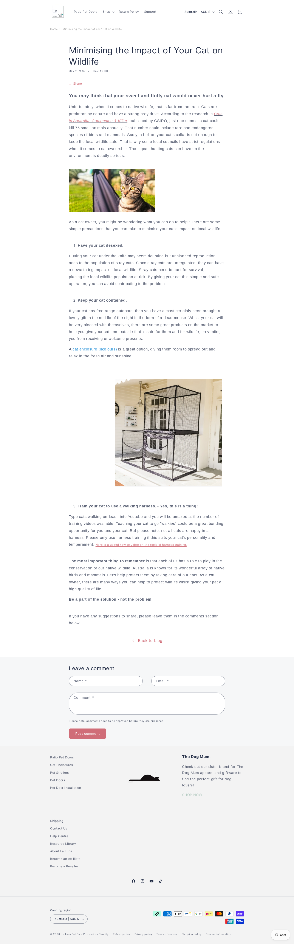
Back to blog (150, 640)
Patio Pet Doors (62, 757)
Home (54, 29)
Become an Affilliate (65, 858)
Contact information (218, 934)
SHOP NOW (192, 795)
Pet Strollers (59, 772)
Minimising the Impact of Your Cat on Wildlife (92, 29)
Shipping (57, 821)
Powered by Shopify (96, 934)
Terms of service (166, 934)
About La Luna (61, 851)
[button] (108, 11)
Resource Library (63, 843)
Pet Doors (57, 780)
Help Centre (59, 836)
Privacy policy (143, 934)
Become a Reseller (64, 866)
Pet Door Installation (65, 787)
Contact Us (58, 828)
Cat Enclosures (61, 765)
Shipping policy (192, 934)
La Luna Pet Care (72, 934)
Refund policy (121, 934)
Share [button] (77, 83)
